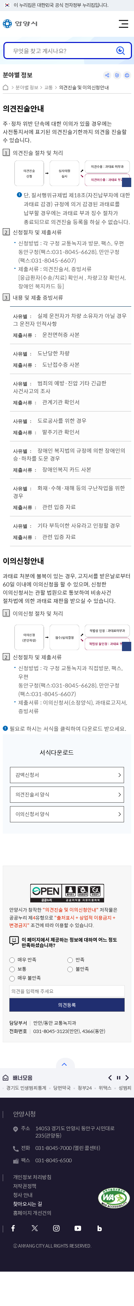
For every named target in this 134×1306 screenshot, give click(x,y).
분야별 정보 (26, 87)
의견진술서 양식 (32, 794)
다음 (127, 1077)
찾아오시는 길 (27, 1204)
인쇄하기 (127, 75)
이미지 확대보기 (126, 182)
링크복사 (117, 75)
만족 (80, 959)
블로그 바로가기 (100, 1228)
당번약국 (27, 1087)
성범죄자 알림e (99, 1087)
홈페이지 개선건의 (32, 1213)
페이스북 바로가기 (13, 1228)
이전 (109, 1077)
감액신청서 (27, 775)
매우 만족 (26, 959)
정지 (118, 1077)
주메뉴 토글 (123, 24)
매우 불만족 (28, 977)
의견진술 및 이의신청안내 (84, 87)
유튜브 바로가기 (78, 1228)
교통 (48, 87)
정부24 (50, 1087)
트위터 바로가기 (35, 1228)
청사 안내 (23, 1195)
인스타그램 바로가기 (57, 1228)
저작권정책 (24, 1186)
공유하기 (107, 75)
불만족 (82, 968)
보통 (21, 968)
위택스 (70, 1087)
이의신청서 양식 (32, 814)
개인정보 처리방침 (32, 1177)
